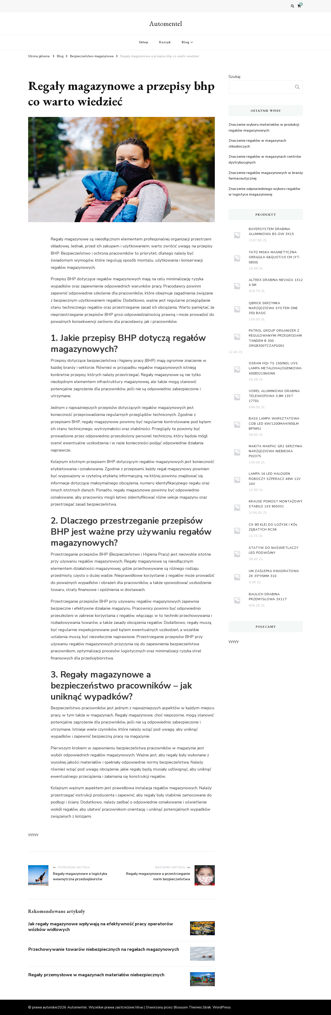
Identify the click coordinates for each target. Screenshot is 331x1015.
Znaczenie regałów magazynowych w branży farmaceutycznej (266, 175)
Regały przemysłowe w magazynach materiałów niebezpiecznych (96, 975)
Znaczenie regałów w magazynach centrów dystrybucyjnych (265, 159)
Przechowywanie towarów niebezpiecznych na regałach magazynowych (103, 949)
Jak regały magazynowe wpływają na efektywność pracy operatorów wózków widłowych (100, 927)
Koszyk (165, 42)
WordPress (222, 1007)
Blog (185, 42)
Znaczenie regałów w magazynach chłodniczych (257, 143)
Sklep (143, 42)
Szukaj (234, 76)
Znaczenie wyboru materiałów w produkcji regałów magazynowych (264, 127)
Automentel (165, 23)
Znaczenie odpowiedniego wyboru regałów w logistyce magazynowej (264, 191)
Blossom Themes (188, 1007)
